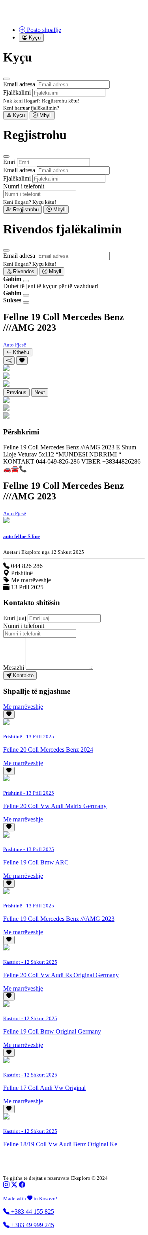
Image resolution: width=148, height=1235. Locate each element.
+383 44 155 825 (31, 1211)
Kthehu (20, 352)
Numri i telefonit (23, 186)
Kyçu (18, 115)
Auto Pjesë (14, 345)
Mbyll (45, 115)
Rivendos (22, 271)
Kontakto (22, 675)
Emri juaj (14, 618)
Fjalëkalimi (17, 92)
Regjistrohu (25, 209)
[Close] (6, 79)
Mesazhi (13, 667)
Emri (9, 161)
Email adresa (19, 84)
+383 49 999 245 (31, 1225)
